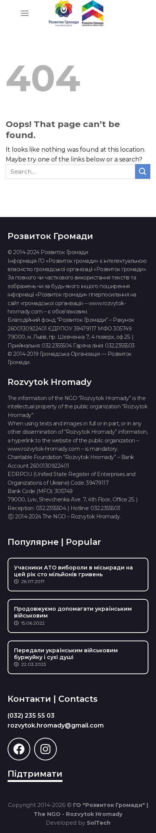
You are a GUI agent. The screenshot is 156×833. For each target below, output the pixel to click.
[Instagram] (45, 749)
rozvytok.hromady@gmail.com (56, 725)
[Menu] (24, 13)
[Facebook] (19, 749)
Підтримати (35, 774)
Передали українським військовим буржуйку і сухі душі (66, 654)
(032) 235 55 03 (31, 715)
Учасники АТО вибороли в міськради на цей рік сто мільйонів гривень (73, 571)
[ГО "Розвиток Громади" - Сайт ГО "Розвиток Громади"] (76, 13)
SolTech (99, 822)
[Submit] (142, 171)
